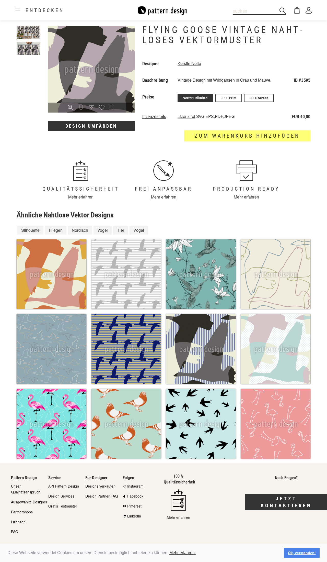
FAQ (14, 531)
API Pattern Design (63, 486)
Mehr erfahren (81, 197)
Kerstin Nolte (189, 63)
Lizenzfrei (186, 116)
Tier (120, 230)
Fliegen (56, 230)
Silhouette (30, 230)
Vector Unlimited (195, 98)
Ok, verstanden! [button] (302, 553)
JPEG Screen (259, 98)
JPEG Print (228, 98)
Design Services (61, 496)
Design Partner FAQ (101, 496)
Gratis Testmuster (62, 506)
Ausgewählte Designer (29, 501)
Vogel (102, 230)
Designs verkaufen (100, 486)
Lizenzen (18, 521)
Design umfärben (91, 126)
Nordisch (80, 230)
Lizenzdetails (154, 116)
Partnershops (22, 511)
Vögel (138, 230)
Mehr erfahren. (182, 552)
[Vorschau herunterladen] (81, 108)
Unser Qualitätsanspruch (25, 488)
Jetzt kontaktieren (286, 502)
